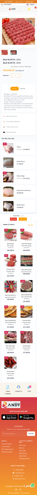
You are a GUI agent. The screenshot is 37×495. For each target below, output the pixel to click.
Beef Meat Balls (10, 346)
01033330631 (7, 4)
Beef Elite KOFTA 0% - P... (10, 295)
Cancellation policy (24, 458)
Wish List (21, 448)
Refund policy (23, 453)
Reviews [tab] (23, 88)
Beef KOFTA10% (27, 269)
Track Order (22, 450)
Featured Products (6, 444)
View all (30, 225)
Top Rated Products (6, 452)
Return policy (23, 456)
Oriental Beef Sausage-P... (10, 372)
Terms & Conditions (13, 493)
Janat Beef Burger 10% (26, 244)
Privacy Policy (25, 493)
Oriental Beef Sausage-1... (26, 346)
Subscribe (31, 433)
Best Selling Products (7, 449)
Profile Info (22, 445)
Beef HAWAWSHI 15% (26, 295)
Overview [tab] (14, 88)
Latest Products (5, 446)
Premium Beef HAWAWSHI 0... (26, 321)
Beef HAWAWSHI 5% (10, 321)
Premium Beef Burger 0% (10, 269)
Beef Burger (10, 243)
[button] (9, 417)
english (31, 4)
